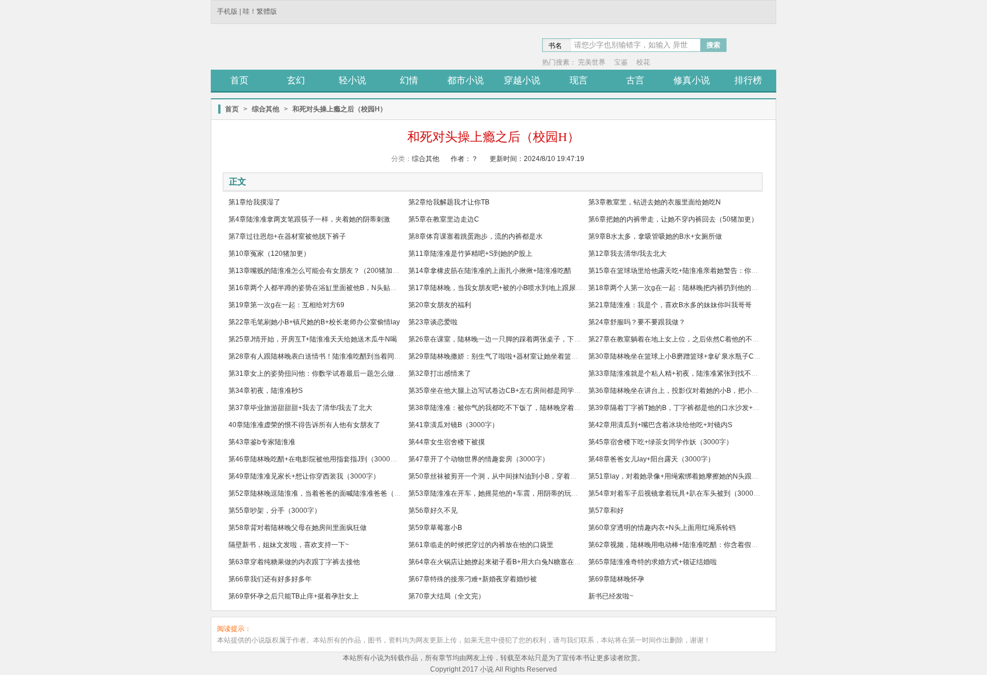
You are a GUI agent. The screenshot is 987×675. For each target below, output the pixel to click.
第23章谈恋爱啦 (433, 322)
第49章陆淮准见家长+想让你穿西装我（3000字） (304, 476)
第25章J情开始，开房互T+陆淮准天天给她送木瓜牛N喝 (312, 339)
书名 (555, 46)
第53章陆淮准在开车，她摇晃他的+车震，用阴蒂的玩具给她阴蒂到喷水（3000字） (535, 493)
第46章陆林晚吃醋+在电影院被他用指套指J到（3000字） (316, 459)
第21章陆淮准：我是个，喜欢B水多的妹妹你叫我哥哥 (670, 305)
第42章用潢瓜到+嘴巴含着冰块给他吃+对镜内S (660, 425)
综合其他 (265, 109)
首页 (232, 109)
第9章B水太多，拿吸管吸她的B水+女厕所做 (655, 236)
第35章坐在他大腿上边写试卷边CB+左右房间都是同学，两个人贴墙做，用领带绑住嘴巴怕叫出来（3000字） (574, 391)
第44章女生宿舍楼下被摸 (446, 442)
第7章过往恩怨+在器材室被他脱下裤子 (287, 236)
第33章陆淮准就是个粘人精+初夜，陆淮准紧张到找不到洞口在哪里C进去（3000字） (718, 373)
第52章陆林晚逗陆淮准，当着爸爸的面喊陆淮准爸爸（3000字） (326, 493)
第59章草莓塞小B (435, 528)
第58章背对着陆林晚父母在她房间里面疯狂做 (297, 528)
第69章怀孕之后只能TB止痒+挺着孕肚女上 (293, 596)
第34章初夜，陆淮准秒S (265, 391)
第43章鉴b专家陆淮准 (261, 442)
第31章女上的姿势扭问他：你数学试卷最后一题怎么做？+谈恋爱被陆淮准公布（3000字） (365, 373)
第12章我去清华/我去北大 (627, 254)
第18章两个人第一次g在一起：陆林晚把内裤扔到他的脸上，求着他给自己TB (704, 288)
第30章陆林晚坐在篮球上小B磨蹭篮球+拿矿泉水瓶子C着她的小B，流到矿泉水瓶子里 (718, 356)
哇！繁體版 (260, 11)
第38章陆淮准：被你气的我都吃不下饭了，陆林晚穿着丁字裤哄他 (508, 408)
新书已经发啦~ (610, 596)
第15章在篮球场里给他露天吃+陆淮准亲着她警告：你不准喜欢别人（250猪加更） (713, 271)
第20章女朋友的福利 (439, 305)
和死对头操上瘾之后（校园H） (339, 109)
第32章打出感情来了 (439, 373)
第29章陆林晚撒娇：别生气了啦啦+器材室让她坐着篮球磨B (498, 356)
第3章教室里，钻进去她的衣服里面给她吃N (654, 202)
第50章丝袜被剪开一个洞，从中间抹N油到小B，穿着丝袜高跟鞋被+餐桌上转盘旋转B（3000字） (556, 476)
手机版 (227, 11)
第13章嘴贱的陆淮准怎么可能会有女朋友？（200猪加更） (317, 271)
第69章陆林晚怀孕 (616, 579)
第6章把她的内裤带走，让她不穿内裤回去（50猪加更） (673, 219)
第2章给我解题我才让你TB (449, 202)
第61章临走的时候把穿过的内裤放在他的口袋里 (480, 545)
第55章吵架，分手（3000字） (274, 511)
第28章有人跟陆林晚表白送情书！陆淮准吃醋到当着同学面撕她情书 (331, 356)
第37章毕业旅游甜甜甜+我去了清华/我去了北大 (300, 408)
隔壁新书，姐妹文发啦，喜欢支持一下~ (288, 545)
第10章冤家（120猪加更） (269, 254)
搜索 (713, 45)
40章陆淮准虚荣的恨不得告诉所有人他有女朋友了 (304, 425)
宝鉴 (621, 62)
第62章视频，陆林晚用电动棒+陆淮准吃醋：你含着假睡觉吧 (680, 545)
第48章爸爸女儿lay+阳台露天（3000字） (651, 459)
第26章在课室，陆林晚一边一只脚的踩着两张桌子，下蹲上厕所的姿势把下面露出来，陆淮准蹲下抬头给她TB (574, 339)
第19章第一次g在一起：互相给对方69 (286, 305)
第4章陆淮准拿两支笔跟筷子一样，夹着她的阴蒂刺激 (309, 219)
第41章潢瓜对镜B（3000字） (453, 425)
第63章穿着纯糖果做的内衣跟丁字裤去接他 (294, 562)
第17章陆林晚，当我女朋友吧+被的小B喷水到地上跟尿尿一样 (502, 288)
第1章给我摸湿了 (254, 202)
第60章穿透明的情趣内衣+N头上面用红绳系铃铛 (662, 528)
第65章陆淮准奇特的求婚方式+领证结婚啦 (652, 562)
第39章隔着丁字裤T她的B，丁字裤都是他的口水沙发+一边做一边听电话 (698, 408)
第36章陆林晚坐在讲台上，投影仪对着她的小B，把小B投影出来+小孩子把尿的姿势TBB (722, 391)
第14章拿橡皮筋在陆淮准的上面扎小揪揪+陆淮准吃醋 (489, 271)
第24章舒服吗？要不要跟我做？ (636, 322)
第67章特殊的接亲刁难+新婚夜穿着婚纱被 (472, 579)
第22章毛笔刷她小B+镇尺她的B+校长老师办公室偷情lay (314, 322)
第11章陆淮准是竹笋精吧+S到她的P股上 (470, 254)
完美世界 (591, 62)
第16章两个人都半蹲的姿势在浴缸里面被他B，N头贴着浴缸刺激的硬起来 (340, 288)
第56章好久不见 (433, 511)
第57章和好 (606, 511)
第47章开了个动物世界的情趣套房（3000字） (478, 459)
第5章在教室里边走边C (443, 219)
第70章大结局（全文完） (446, 596)
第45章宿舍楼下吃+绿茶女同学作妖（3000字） (660, 442)
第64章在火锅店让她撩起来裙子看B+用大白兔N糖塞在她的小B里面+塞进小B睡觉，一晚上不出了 (556, 562)
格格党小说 (293, 48)
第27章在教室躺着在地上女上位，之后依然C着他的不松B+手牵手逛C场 (697, 339)
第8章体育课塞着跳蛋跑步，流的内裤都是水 (475, 236)
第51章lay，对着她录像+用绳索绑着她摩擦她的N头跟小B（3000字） (694, 476)
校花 (643, 62)
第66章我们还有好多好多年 (270, 579)
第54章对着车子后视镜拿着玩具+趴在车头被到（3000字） (677, 493)
